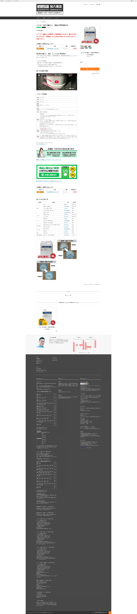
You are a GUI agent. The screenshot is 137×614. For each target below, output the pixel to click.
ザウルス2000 (66, 210)
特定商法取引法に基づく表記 (41, 370)
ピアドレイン (66, 224)
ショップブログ (56, 17)
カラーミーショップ (29, 612)
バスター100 (66, 206)
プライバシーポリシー (40, 371)
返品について (97, 71)
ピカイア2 (66, 214)
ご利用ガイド (38, 17)
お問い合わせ (49, 17)
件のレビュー (49, 27)
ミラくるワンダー (67, 212)
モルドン (65, 204)
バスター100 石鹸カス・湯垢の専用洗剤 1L (47, 327)
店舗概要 (44, 17)
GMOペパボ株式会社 (43, 612)
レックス (65, 208)
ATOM (40, 368)
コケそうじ (66, 232)
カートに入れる (90, 69)
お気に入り (90, 56)
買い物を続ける (97, 284)
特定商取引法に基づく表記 (95, 73)
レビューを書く (69, 295)
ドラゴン (65, 218)
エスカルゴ (66, 226)
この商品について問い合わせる (88, 284)
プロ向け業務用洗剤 (43, 21)
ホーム (37, 21)
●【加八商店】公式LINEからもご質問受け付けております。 (49, 181)
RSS (37, 368)
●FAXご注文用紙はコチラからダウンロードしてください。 (49, 159)
